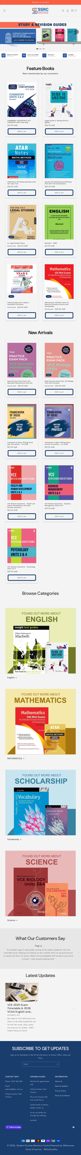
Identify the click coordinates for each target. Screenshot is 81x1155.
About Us (58, 1081)
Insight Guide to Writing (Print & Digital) (57, 121)
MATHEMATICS (14, 758)
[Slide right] (78, 952)
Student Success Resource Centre (33, 1145)
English (10, 677)
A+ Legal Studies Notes (16, 243)
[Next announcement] (77, 2)
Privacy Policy (60, 1091)
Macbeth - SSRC (51, 243)
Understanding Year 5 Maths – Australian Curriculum (18, 303)
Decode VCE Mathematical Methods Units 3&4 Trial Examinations (58, 183)
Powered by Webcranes (62, 1145)
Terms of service (34, 1149)
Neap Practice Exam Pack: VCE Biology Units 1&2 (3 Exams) (59, 382)
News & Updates (61, 1086)
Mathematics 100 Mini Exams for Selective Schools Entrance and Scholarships (57, 304)
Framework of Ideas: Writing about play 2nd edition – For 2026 (20, 443)
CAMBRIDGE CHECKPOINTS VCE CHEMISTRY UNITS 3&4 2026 (19, 121)
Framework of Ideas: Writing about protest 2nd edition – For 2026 (57, 443)
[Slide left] (2, 952)
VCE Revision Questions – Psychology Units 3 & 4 (21, 568)
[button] (4, 10)
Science (11, 920)
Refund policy (51, 1149)
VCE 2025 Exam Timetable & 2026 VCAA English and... (19, 1008)
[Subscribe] (57, 1064)
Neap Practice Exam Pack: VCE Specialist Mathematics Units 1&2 (19, 382)
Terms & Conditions (62, 1095)
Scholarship (13, 839)
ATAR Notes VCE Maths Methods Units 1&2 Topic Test (21, 183)
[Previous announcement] (4, 2)
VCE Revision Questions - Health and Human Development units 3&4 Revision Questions (21, 505)
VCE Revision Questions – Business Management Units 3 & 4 (58, 505)
